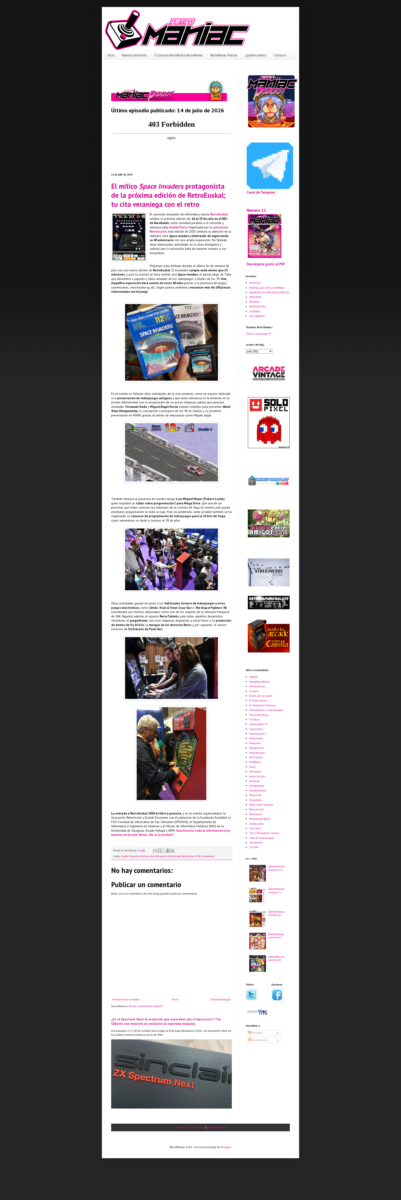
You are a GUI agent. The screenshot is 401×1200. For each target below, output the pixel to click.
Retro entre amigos (261, 804)
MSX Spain (255, 757)
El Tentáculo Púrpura (262, 705)
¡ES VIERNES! (257, 316)
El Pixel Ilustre (258, 700)
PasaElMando (257, 790)
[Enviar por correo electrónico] (155, 850)
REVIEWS (254, 302)
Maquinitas (256, 738)
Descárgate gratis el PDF (266, 264)
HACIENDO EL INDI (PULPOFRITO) (269, 292)
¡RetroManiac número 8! (276, 958)
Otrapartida (256, 785)
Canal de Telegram (261, 192)
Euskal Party (178, 227)
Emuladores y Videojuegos (266, 710)
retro (152, 856)
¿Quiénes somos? (255, 55)
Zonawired (255, 842)
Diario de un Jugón (260, 695)
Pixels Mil (255, 795)
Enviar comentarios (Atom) (145, 1006)
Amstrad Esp (257, 686)
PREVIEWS (255, 297)
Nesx (252, 767)
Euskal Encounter (130, 856)
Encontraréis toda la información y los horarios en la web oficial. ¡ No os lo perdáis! (170, 833)
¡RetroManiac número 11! (276, 868)
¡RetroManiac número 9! (276, 935)
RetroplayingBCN (259, 819)
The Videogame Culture (264, 833)
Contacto (280, 55)
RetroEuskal (219, 214)
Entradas (257, 1033)
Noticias (144, 856)
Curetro (254, 691)
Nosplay (254, 781)
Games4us (256, 729)
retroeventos (207, 856)
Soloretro (255, 828)
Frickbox (254, 719)
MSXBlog (254, 762)
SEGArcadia (256, 823)
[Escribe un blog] (159, 850)
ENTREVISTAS (257, 306)
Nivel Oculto (257, 776)
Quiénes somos (216, 1127)
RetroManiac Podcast (224, 55)
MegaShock (256, 747)
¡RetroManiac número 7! (276, 890)
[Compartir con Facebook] (168, 850)
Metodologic (257, 752)
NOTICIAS (255, 283)
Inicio (111, 55)
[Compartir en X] (164, 850)
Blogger (226, 1147)
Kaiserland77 (257, 733)
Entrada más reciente (125, 999)
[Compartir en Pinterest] (172, 850)
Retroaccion (256, 809)
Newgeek (255, 771)
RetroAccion (162, 856)
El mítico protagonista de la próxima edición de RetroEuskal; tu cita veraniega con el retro (168, 195)
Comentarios (259, 1040)
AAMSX (253, 676)
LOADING (254, 311)
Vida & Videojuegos (261, 838)
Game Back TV (258, 724)
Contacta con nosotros (190, 1127)
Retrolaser (255, 814)
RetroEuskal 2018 (191, 856)
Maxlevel (255, 743)
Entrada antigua (220, 999)
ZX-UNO (254, 847)
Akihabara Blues (259, 681)
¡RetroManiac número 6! (276, 913)
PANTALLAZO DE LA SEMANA (266, 287)
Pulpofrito (255, 800)
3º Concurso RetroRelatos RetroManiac (178, 55)
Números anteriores (134, 55)
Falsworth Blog (258, 715)
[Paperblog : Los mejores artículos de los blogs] (257, 1015)
